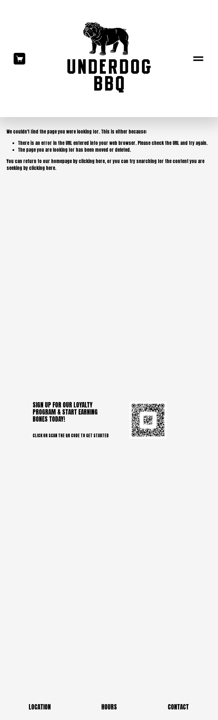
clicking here (92, 161)
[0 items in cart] (19, 58)
